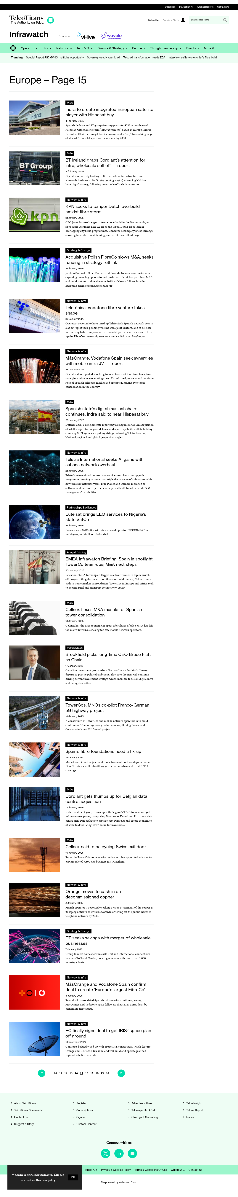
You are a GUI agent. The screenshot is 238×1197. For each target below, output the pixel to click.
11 (60, 1073)
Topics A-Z (90, 1170)
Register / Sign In (171, 20)
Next (121, 1073)
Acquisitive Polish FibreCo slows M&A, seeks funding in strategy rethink (109, 259)
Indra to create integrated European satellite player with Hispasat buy (109, 112)
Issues (190, 1117)
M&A (70, 102)
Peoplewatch (75, 647)
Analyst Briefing (76, 552)
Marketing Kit (186, 6)
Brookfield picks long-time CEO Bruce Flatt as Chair (108, 657)
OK (73, 1177)
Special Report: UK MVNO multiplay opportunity (55, 57)
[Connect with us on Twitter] (105, 1153)
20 (107, 1073)
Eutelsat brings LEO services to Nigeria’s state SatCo (105, 516)
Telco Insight (193, 1103)
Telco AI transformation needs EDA (144, 57)
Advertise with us (141, 1103)
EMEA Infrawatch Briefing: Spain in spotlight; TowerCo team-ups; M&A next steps (109, 561)
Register (81, 1103)
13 (71, 1073)
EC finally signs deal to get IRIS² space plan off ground (108, 1033)
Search (225, 20)
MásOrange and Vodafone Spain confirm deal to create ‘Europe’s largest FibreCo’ (105, 986)
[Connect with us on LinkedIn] (119, 1153)
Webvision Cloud (128, 1182)
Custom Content (86, 1124)
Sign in (80, 1117)
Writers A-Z (178, 1170)
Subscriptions (84, 1110)
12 (65, 1073)
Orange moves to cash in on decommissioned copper (93, 894)
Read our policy (45, 1180)
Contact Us (223, 6)
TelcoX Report (194, 1110)
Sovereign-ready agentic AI (103, 57)
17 (91, 1073)
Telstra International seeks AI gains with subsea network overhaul (104, 462)
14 (76, 1073)
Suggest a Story (24, 1124)
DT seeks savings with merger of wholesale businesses (108, 940)
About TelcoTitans (25, 1103)
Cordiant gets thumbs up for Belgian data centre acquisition (106, 798)
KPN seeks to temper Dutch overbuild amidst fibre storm (102, 209)
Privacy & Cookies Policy (116, 1170)
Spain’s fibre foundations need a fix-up (103, 751)
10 (55, 1073)
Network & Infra (76, 199)
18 (97, 1073)
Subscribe (170, 6)
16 (86, 1073)
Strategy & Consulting (144, 1117)
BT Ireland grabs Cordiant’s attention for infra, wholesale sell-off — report (105, 162)
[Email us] (132, 1153)
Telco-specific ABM (143, 1110)
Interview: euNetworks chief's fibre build (193, 57)
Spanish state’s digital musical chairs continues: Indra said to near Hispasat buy (107, 411)
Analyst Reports (205, 6)
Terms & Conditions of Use (150, 1170)
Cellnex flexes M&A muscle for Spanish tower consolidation (103, 612)
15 (81, 1073)
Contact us (21, 1117)
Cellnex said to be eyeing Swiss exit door (105, 846)
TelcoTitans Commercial (28, 1110)
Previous (41, 1073)
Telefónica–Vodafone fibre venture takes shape (105, 310)
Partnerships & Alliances (81, 507)
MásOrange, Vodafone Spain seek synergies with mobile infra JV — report (109, 360)
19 (102, 1073)
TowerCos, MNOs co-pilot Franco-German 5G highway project (107, 707)
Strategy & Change (78, 250)
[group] (208, 48)
